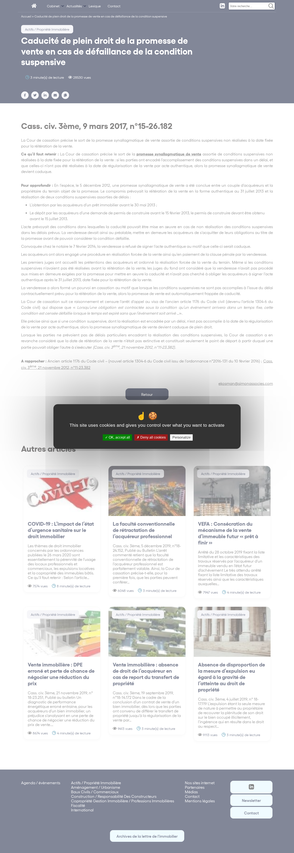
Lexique (95, 6)
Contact (114, 6)
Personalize (181, 437)
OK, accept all (119, 437)
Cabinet (53, 6)
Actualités (74, 6)
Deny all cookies (152, 437)
